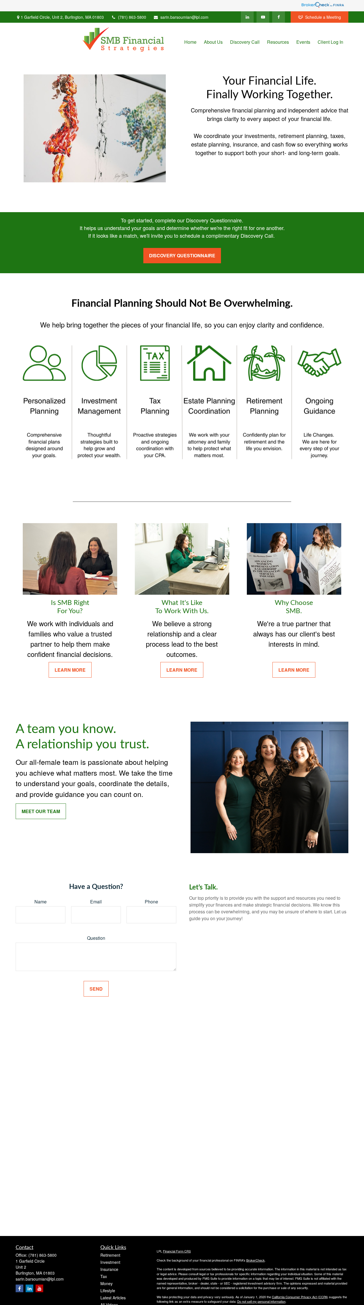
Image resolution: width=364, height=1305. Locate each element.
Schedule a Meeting (323, 17)
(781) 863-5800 (132, 17)
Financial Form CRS (177, 1251)
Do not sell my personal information (261, 1301)
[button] (190, 41)
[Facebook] (278, 17)
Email (96, 901)
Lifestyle (107, 1290)
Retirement (110, 1255)
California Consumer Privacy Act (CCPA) (300, 1296)
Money (106, 1283)
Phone (151, 901)
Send (96, 988)
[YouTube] (263, 17)
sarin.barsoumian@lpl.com (184, 17)
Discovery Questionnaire (182, 255)
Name (40, 901)
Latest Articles (113, 1297)
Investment (110, 1262)
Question (96, 938)
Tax (103, 1276)
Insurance (109, 1269)
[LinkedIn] (247, 17)
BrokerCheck (255, 1260)
